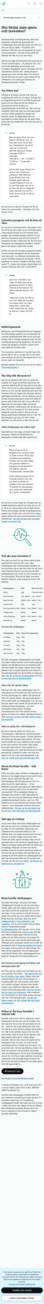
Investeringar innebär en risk (15, 18)
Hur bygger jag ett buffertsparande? (17, 1078)
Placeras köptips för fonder (30, 945)
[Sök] (28, 3)
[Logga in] (35, 3)
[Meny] (41, 3)
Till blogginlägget (9, 367)
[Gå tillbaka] (11, 10)
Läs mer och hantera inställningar (22, 1284)
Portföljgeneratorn (9, 929)
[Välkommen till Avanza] (5, 5)
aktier (7, 948)
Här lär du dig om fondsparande (20, 676)
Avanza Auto (28, 932)
